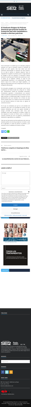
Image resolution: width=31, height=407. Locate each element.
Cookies (24, 403)
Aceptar (15, 205)
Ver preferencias (15, 213)
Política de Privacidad (12, 403)
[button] (29, 192)
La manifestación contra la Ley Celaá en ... (16, 159)
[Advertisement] (15, 289)
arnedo (9, 137)
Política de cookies (8, 215)
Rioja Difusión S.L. (15, 402)
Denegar (15, 209)
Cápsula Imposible (18, 404)
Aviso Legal (24, 215)
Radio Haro (5, 35)
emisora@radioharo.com (7, 385)
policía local (15, 137)
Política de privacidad (17, 215)
